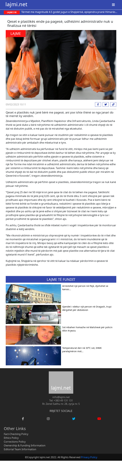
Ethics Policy (11, 438)
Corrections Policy (15, 441)
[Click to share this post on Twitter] (105, 104)
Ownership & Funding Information (24, 445)
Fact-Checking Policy (16, 434)
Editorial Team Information (20, 449)
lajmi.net (16, 4)
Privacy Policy (89, 457)
